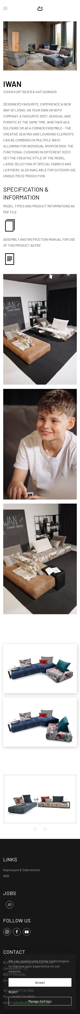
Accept (40, 982)
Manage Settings (40, 1001)
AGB (6, 876)
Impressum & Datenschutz (21, 870)
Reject (13, 992)
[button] (5, 8)
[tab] (35, 829)
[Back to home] (40, 8)
